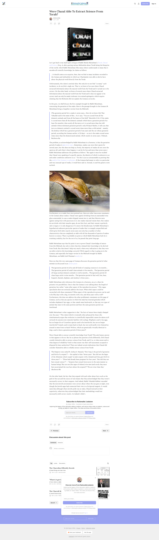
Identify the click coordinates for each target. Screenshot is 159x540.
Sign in (154, 3)
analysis (78, 256)
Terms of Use (87, 506)
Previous (55, 430)
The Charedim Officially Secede (61, 468)
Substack (71, 536)
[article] (79, 471)
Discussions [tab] (62, 463)
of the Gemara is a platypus (65, 160)
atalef (54, 160)
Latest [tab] (55, 463)
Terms (83, 528)
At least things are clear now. (57, 470)
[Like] (51, 23)
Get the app (87, 532)
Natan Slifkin (56, 18)
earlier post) (72, 263)
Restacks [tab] (60, 442)
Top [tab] (51, 463)
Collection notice (90, 528)
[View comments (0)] (55, 23)
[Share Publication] (138, 3)
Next (104, 430)
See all (53, 502)
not (64, 145)
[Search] (135, 3)
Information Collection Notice (79, 508)
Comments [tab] (53, 442)
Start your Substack (75, 532)
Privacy (78, 528)
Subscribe (145, 3)
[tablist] (56, 442)
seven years (69, 145)
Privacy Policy (92, 508)
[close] (95, 477)
